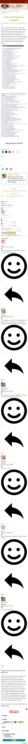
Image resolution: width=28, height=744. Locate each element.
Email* (14, 225)
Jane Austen (11, 11)
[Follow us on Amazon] (18, 722)
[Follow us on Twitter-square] (10, 722)
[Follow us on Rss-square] (23, 722)
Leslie (9, 604)
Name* (14, 222)
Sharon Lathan (11, 463)
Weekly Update (7, 735)
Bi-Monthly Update (8, 737)
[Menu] (26, 1)
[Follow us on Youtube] (15, 722)
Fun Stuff (4, 11)
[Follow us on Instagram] (13, 722)
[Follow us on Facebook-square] (5, 722)
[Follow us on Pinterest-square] (8, 722)
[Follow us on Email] (20, 722)
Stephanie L (10, 390)
